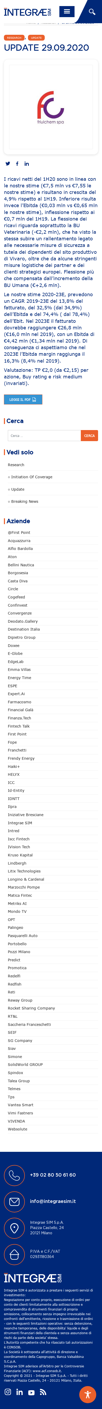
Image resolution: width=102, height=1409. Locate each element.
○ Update (16, 489)
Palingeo (15, 927)
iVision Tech (19, 847)
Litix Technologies (24, 871)
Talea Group (19, 1081)
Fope (12, 742)
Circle (13, 589)
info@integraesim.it (53, 1201)
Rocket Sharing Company (31, 1008)
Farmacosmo (19, 702)
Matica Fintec (20, 895)
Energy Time (19, 677)
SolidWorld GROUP (25, 1064)
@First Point (19, 532)
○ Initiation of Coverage (30, 477)
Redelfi (14, 976)
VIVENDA (16, 1121)
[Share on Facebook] (17, 164)
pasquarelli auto (23, 935)
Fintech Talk (19, 726)
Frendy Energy (21, 758)
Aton (12, 556)
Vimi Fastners (20, 1113)
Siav (12, 1048)
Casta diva (17, 581)
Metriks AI (17, 903)
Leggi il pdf (20, 399)
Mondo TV (17, 911)
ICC (11, 782)
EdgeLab (16, 661)
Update (36, 37)
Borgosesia (18, 573)
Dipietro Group (22, 637)
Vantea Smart (20, 1105)
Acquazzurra (19, 540)
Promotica (17, 968)
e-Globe (15, 653)
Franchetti (17, 750)
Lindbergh (17, 863)
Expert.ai (16, 693)
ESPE (12, 686)
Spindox (15, 1072)
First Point (17, 734)
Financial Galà (20, 710)
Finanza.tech (19, 718)
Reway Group (20, 1000)
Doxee (13, 645)
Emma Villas (19, 669)
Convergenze (20, 613)
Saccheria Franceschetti (29, 1024)
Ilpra (12, 806)
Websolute (17, 1129)
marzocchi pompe (24, 887)
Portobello (17, 944)
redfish (14, 984)
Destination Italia (24, 629)
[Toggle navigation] (67, 11)
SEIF (12, 1032)
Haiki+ (14, 766)
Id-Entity (16, 790)
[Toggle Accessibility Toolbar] (88, 1395)
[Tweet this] (8, 164)
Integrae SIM (20, 823)
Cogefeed (16, 597)
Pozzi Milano (19, 951)
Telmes (14, 1088)
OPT (11, 919)
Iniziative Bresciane (25, 814)
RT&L (13, 1016)
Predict (14, 960)
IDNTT (14, 798)
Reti (11, 992)
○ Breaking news (23, 501)
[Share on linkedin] (27, 164)
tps (11, 1097)
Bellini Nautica (21, 565)
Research (14, 37)
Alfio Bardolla (20, 548)
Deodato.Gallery (23, 621)
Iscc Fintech (19, 839)
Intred (13, 830)
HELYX (14, 774)
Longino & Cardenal (26, 879)
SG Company (20, 1040)
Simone (15, 1056)
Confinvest (17, 605)
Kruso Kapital (20, 855)
